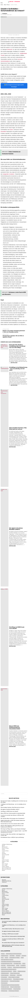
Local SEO (4, 967)
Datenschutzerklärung (6, 880)
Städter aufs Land (5, 986)
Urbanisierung (4, 990)
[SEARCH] (26, 1)
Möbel (15, 971)
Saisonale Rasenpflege (14, 981)
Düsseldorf (3, 131)
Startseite (4, 879)
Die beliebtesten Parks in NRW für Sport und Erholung (12, 837)
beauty (3, 953)
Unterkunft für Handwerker (7, 988)
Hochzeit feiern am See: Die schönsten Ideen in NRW (12, 823)
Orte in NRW (4, 865)
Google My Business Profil (7, 963)
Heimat (3, 856)
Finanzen (24, 955)
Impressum (4, 882)
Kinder (3, 857)
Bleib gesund (4, 846)
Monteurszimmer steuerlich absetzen (9, 969)
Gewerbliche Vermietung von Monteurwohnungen (11, 961)
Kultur (3, 858)
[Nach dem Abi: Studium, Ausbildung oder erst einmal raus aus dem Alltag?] (4, 347)
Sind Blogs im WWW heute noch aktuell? (16, 627)
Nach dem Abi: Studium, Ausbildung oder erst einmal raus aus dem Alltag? (17, 346)
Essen (11, 129)
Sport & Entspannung (6, 867)
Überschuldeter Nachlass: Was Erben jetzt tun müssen (18, 428)
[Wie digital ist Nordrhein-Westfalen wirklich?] (4, 537)
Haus (24, 963)
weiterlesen (14, 362)
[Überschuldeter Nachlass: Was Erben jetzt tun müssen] (4, 438)
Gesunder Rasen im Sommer (7, 959)
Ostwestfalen (4, 977)
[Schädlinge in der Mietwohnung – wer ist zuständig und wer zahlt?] (4, 369)
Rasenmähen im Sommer (7, 979)
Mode (3, 862)
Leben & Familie (5, 859)
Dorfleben (18, 955)
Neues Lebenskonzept (15, 973)
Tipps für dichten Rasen (15, 986)
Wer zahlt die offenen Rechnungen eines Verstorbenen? (12, 818)
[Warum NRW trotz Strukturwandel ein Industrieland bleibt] (4, 737)
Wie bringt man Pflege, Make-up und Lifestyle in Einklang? (13, 828)
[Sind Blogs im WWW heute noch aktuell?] (4, 637)
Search (26, 793)
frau (2, 957)
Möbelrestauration (5, 973)
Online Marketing (5, 975)
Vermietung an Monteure (14, 990)
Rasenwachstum (5, 981)
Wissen (3, 870)
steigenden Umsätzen (8, 174)
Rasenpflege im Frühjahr (18, 979)
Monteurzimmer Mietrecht (7, 971)
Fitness (3, 849)
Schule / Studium (5, 866)
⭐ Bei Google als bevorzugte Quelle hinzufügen (14, 85)
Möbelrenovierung (21, 971)
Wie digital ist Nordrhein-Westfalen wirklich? (16, 528)
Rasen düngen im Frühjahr (14, 977)
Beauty (3, 845)
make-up (10, 967)
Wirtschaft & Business (6, 869)
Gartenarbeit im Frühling (14, 957)
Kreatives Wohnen (11, 965)
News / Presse (5, 863)
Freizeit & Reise (5, 850)
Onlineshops (13, 975)
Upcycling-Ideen (17, 988)
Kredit (18, 965)
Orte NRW (19, 975)
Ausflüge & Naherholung (7, 844)
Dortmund (9, 49)
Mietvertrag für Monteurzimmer (20, 967)
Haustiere (4, 853)
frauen (7, 957)
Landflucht (23, 965)
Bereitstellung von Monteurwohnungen (14, 953)
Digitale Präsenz (5, 955)
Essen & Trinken (5, 848)
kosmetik (3, 965)
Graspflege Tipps (17, 963)
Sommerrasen (4, 983)
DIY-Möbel (12, 955)
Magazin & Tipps (5, 861)
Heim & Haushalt (5, 854)
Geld (22, 957)
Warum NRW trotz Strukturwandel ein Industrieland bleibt (14, 727)
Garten (3, 852)
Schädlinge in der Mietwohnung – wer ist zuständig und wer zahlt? (18, 369)
